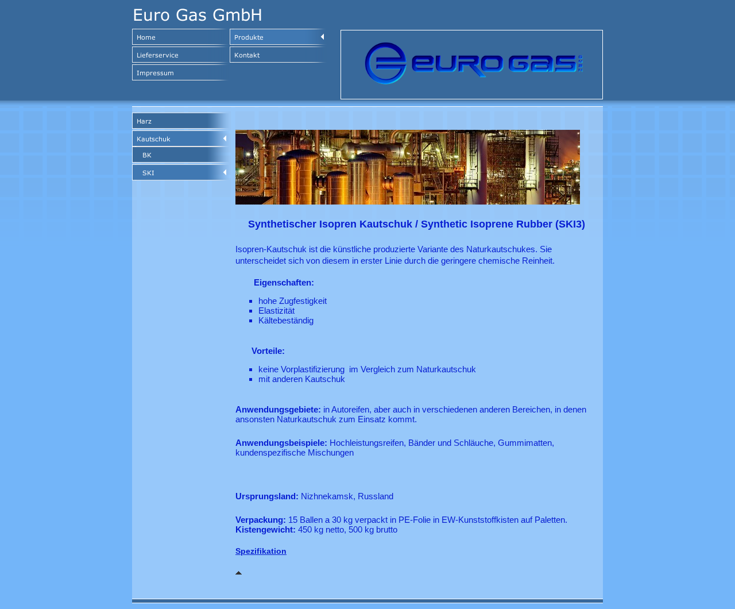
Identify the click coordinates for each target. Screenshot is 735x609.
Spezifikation (261, 551)
